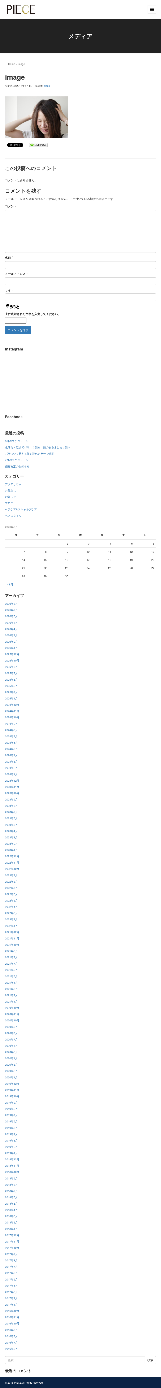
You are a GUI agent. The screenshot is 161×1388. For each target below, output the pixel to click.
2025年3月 (11, 686)
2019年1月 (11, 1153)
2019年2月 (11, 1147)
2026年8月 (11, 604)
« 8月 (10, 584)
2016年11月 (12, 1317)
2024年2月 (11, 768)
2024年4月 (11, 755)
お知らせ (10, 497)
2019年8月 (11, 1109)
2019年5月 (11, 1128)
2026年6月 (11, 616)
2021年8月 (11, 957)
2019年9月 (11, 1102)
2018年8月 (11, 1185)
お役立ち (10, 490)
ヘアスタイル (13, 516)
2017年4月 (11, 1286)
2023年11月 (12, 787)
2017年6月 (11, 1273)
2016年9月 (11, 1330)
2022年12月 (12, 856)
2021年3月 (11, 989)
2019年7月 (11, 1115)
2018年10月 (12, 1172)
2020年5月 (11, 1052)
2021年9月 (11, 951)
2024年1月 (11, 774)
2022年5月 (11, 900)
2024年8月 (11, 730)
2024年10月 (12, 717)
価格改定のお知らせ (17, 466)
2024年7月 (11, 736)
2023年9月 (11, 799)
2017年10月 (12, 1248)
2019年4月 (11, 1134)
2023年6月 (11, 818)
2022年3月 (11, 913)
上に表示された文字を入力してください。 (33, 314)
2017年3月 (11, 1292)
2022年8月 (11, 881)
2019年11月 (12, 1090)
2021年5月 (11, 976)
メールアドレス (16, 273)
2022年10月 (12, 869)
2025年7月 (11, 673)
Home (11, 64)
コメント (11, 206)
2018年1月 (11, 1229)
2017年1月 (11, 1304)
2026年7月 (11, 610)
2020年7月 (11, 1039)
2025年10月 (12, 660)
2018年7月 (11, 1191)
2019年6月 (11, 1121)
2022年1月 (11, 926)
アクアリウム (13, 484)
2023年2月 (11, 844)
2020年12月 (12, 1008)
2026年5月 (11, 623)
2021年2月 (11, 995)
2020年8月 (11, 1033)
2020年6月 (11, 1046)
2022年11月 (12, 862)
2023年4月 (11, 831)
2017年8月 (11, 1260)
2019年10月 (12, 1096)
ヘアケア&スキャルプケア (21, 509)
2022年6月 (11, 894)
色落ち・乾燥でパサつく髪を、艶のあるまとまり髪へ (37, 447)
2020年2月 (11, 1071)
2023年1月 (11, 850)
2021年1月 (11, 1001)
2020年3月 (11, 1064)
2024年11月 (12, 711)
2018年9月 (11, 1178)
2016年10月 (12, 1323)
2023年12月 (12, 780)
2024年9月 (11, 724)
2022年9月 (11, 875)
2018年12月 (12, 1159)
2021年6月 (11, 970)
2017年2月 (11, 1298)
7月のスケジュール (16, 460)
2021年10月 (12, 945)
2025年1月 (11, 698)
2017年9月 (11, 1254)
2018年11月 (12, 1165)
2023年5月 (11, 825)
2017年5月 (11, 1279)
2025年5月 (11, 679)
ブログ (9, 503)
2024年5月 (11, 749)
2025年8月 (11, 667)
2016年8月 (11, 1336)
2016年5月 (11, 1349)
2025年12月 (12, 654)
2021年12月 (12, 932)
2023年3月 (11, 837)
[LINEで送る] (38, 145)
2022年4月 (11, 907)
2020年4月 (11, 1058)
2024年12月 (12, 705)
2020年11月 (12, 1014)
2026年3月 (11, 635)
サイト (9, 290)
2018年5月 (11, 1203)
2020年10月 (12, 1020)
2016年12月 (12, 1311)
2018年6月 (11, 1197)
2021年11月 (12, 938)
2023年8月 (11, 806)
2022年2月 (11, 919)
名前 (9, 257)
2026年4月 (11, 629)
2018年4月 (11, 1210)
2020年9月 (11, 1027)
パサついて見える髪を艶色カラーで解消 (29, 453)
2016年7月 (11, 1342)
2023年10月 (12, 793)
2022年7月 (11, 888)
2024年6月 (11, 743)
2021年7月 (11, 963)
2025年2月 (11, 692)
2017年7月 (11, 1267)
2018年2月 (11, 1222)
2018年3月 (11, 1216)
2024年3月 (11, 761)
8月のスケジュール (16, 441)
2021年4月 (11, 983)
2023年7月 (11, 812)
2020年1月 (11, 1077)
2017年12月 (12, 1235)
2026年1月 (11, 648)
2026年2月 (11, 641)
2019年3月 (11, 1140)
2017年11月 (12, 1241)
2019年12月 (12, 1084)
